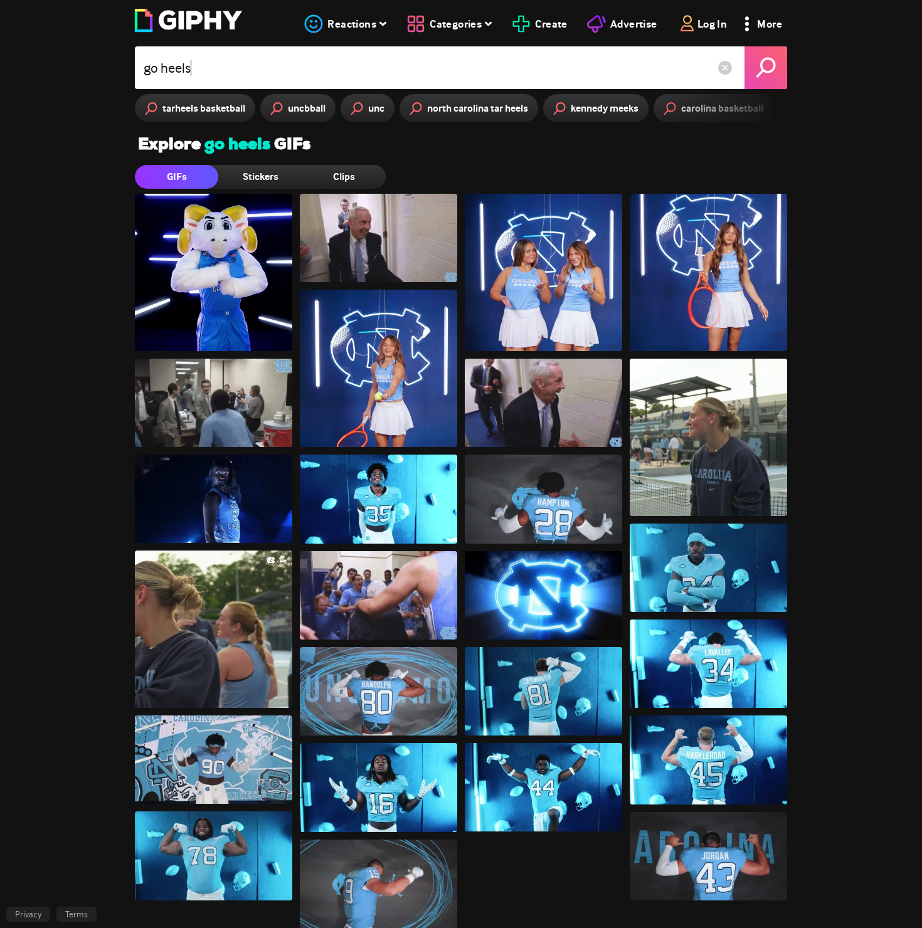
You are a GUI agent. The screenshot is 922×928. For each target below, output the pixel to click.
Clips (344, 176)
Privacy (28, 914)
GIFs (177, 176)
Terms (76, 914)
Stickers (260, 176)
